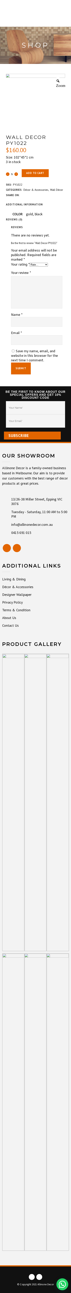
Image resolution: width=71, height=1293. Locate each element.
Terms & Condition (16, 610)
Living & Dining (14, 579)
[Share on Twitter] (27, 195)
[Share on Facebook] (22, 195)
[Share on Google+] (31, 195)
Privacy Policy (12, 602)
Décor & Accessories (35, 190)
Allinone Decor (45, 1284)
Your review (21, 273)
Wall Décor (56, 190)
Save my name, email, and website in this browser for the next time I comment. (34, 356)
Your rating (20, 264)
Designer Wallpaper (17, 594)
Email (16, 333)
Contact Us (10, 625)
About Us (9, 618)
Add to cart (35, 173)
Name (17, 314)
